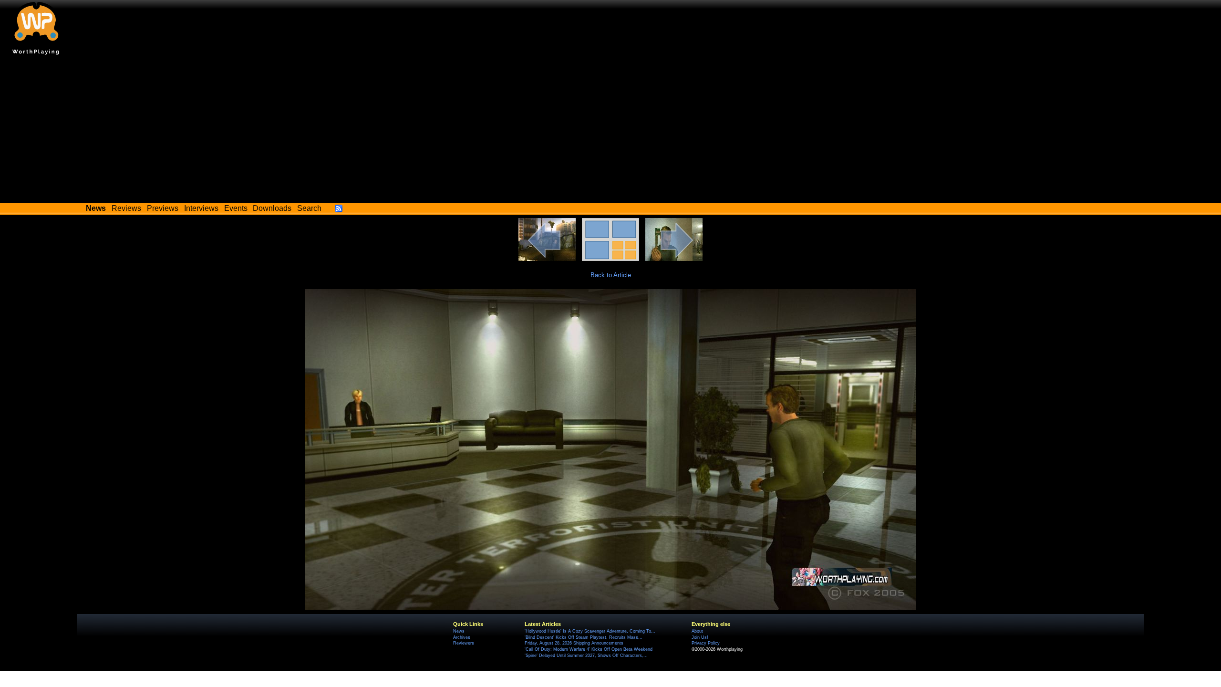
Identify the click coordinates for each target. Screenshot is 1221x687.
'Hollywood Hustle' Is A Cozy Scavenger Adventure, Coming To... (590, 631)
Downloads (272, 208)
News (459, 631)
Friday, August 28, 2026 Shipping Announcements (574, 643)
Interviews (201, 208)
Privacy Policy (706, 643)
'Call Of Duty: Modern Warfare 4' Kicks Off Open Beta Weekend (588, 649)
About (697, 631)
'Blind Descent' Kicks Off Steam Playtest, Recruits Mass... (583, 637)
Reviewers (463, 643)
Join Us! (700, 637)
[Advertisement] (610, 131)
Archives (461, 637)
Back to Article (610, 275)
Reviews (126, 208)
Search (309, 208)
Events (236, 208)
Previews (162, 208)
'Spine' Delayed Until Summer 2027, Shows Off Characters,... (586, 655)
